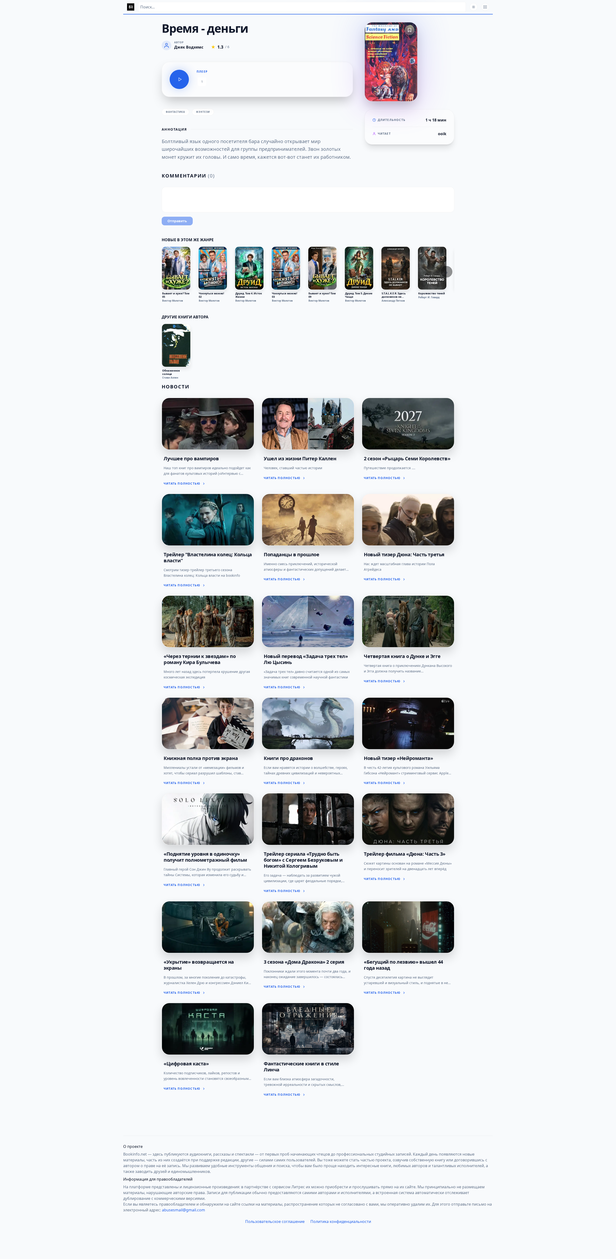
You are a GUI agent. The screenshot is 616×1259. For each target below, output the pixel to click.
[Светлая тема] (473, 7)
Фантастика (175, 112)
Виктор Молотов (172, 300)
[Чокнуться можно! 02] (212, 268)
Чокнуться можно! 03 (284, 295)
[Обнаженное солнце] (176, 345)
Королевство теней (431, 293)
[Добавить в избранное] (409, 30)
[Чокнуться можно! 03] (285, 268)
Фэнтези (203, 112)
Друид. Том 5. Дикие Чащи (358, 295)
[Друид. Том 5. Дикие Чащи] (359, 268)
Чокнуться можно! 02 (211, 295)
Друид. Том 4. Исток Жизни (248, 295)
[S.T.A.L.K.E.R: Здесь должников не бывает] (395, 268)
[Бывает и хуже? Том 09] (322, 268)
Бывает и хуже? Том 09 (322, 295)
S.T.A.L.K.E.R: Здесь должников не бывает (394, 295)
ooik (442, 133)
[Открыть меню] (485, 7)
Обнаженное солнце (171, 372)
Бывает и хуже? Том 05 (175, 295)
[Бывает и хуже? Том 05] (176, 268)
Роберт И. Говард (429, 297)
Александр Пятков (393, 300)
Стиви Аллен (170, 377)
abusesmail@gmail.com (183, 1210)
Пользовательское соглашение (275, 1221)
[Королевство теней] (432, 268)
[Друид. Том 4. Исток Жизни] (249, 268)
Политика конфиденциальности (340, 1221)
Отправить (177, 221)
